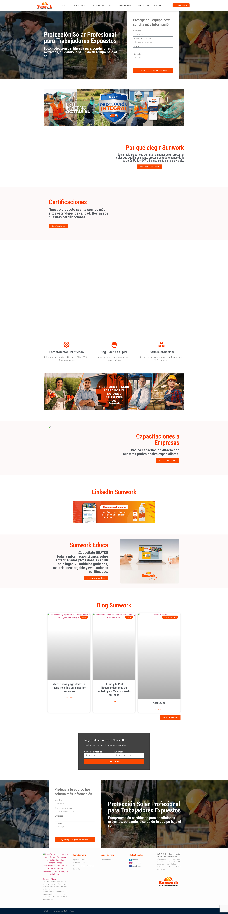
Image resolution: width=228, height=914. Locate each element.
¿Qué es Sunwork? (78, 5)
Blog (111, 5)
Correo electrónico (142, 39)
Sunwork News (125, 5)
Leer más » (69, 698)
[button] (181, 5)
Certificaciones (98, 5)
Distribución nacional (161, 352)
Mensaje (137, 54)
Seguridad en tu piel (114, 352)
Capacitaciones (142, 5)
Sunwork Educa (49, 879)
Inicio (63, 5)
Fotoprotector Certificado (66, 352)
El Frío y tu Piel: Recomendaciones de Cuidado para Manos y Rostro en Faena (114, 689)
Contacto (158, 5)
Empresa (137, 46)
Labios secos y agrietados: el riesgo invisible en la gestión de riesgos (69, 687)
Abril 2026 (159, 703)
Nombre (137, 31)
